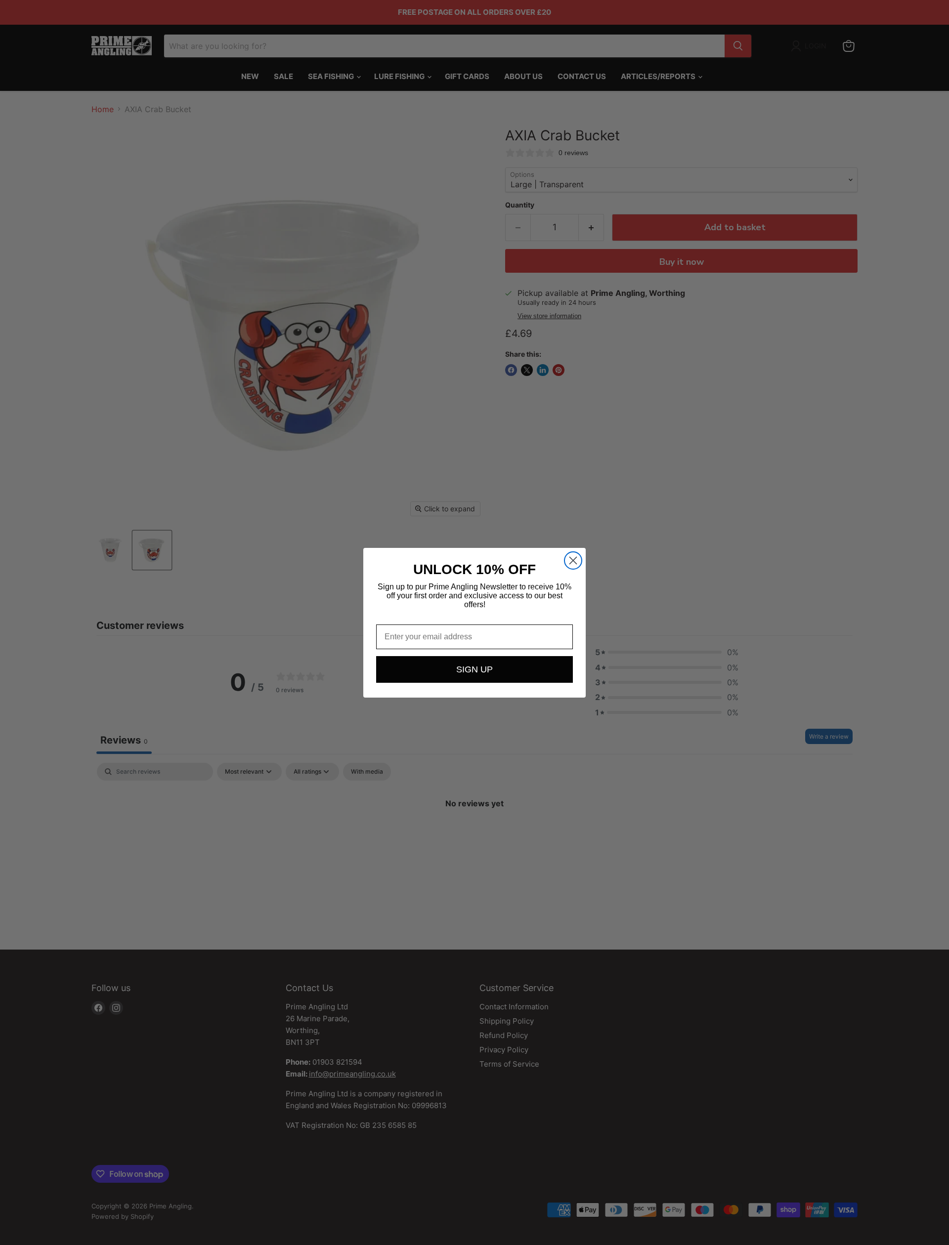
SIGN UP (474, 669)
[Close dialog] (573, 560)
